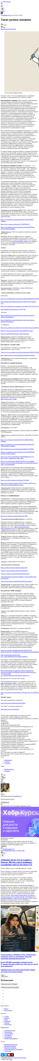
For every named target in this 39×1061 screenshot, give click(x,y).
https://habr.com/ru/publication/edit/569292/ (13, 703)
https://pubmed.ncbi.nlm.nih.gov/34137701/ (13, 309)
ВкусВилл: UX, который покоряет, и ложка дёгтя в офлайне (18, 897)
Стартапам (7, 1051)
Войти (6, 1009)
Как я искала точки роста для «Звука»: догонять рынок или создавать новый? (18, 895)
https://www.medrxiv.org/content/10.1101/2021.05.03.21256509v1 (20, 327)
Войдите (17, 717)
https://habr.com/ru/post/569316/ (10, 709)
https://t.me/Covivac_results (9, 399)
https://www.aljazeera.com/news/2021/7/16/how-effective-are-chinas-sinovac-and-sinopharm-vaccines (18, 484)
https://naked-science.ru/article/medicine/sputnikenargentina (18, 355)
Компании (7, 1021)
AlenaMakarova (5, 15)
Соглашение (8, 1037)
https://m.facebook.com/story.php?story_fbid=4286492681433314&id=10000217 (14, 655)
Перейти (3, 846)
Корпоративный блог (11, 1044)
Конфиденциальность (11, 1038)
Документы (8, 1035)
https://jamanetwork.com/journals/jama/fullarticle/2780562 (17, 449)
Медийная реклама (10, 1046)
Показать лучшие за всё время (10, 987)
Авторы (6, 1023)
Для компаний (8, 1033)
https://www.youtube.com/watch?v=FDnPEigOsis (15, 224)
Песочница (7, 1024)
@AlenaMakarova (16, 796)
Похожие (14, 984)
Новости (7, 1018)
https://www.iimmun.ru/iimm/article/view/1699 (14, 516)
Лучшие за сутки (6, 984)
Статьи (6, 1016)
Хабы (6, 1019)
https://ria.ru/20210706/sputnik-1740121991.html (15, 334)
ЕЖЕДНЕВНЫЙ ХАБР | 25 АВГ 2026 (12, 850)
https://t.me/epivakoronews (21, 527)
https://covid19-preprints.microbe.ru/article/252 (14, 570)
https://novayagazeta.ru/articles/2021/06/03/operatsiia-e (16, 581)
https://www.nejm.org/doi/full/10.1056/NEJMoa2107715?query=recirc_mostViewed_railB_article (17, 457)
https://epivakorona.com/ (8, 528)
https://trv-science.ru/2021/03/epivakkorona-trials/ (15, 574)
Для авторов (8, 1032)
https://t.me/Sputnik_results (19, 241)
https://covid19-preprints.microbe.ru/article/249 (14, 567)
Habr (10, 1059)
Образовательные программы (13, 1049)
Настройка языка (6, 1057)
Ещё (6, 976)
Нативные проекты (10, 1048)
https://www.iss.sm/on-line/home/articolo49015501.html (17, 331)
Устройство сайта (9, 1030)
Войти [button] (3, 11)
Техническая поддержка (18, 1057)
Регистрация (8, 1010)
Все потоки (7, 1)
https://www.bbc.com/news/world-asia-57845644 (15, 480)
